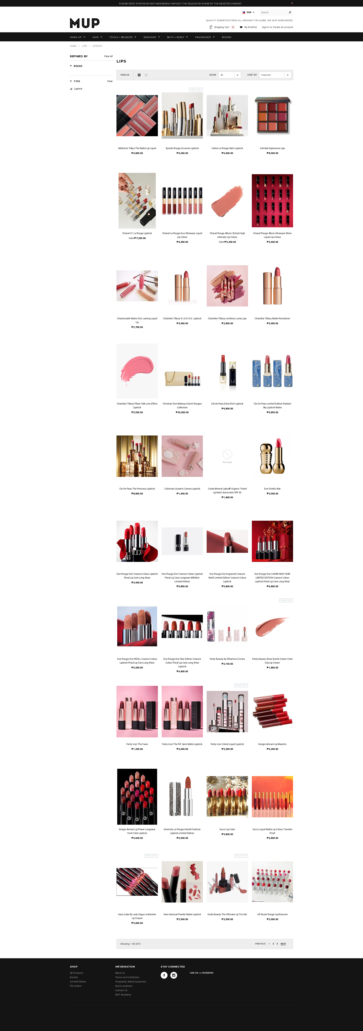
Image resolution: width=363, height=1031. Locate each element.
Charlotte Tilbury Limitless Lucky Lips (227, 318)
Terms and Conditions (127, 977)
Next (283, 944)
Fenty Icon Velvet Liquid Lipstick (227, 744)
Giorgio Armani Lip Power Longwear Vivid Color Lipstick (137, 831)
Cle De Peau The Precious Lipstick (137, 488)
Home (73, 46)
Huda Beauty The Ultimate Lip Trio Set (227, 914)
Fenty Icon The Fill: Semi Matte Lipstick (182, 744)
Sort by (252, 75)
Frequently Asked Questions (130, 981)
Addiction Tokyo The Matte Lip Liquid (137, 148)
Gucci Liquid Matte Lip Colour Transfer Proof (272, 831)
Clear (110, 81)
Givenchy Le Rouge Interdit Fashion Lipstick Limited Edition (182, 831)
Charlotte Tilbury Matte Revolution (272, 318)
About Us (120, 973)
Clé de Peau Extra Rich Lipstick (227, 403)
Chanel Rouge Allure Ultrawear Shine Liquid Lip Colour (272, 235)
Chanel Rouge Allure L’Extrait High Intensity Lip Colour (227, 235)
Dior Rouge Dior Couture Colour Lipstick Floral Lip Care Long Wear (137, 576)
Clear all (108, 56)
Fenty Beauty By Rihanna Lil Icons (227, 659)
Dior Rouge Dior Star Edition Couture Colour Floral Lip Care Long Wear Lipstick (182, 663)
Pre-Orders (75, 986)
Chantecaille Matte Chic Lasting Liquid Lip (137, 320)
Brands (74, 977)
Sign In (265, 27)
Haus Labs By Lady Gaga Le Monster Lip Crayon (137, 916)
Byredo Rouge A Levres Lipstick (182, 148)
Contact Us (121, 990)
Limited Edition (78, 981)
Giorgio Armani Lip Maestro (272, 744)
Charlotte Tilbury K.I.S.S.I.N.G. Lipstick (182, 318)
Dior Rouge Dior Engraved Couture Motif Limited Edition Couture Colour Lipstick (227, 578)
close (292, 3)
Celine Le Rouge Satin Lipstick (227, 148)
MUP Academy (123, 994)
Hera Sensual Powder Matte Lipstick (182, 914)
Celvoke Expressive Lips (272, 148)
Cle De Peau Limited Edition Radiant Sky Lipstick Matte (272, 405)
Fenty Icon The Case (137, 744)
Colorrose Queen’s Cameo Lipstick (182, 488)
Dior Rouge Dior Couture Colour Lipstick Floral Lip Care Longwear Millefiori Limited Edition (182, 578)
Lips (84, 46)
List (146, 75)
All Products (76, 973)
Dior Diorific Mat (272, 488)
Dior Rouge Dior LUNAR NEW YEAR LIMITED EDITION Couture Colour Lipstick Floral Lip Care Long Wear (272, 578)
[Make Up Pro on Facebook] (164, 975)
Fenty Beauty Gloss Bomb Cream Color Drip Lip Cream (272, 661)
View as (125, 75)
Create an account (283, 27)
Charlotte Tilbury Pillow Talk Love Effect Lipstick (137, 405)
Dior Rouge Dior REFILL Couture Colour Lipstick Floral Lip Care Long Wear (137, 661)
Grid (139, 75)
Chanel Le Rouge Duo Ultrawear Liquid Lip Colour (182, 235)
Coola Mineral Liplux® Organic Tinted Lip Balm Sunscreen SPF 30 (227, 490)
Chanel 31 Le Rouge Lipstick (137, 233)
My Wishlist (250, 27)
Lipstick (78, 88)
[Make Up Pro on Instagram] (173, 975)
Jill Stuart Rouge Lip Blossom (272, 914)
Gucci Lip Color (227, 829)
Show (212, 75)
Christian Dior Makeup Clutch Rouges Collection (182, 405)
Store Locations (124, 986)
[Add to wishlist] (137, 111)
